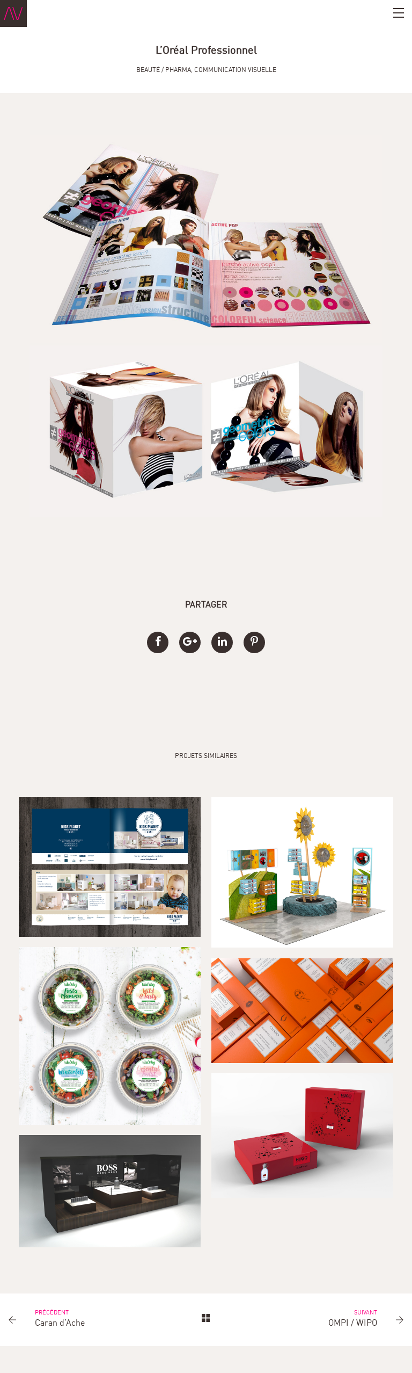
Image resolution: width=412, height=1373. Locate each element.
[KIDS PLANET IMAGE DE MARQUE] (110, 866)
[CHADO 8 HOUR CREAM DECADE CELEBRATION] (302, 1010)
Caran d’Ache (60, 1323)
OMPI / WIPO (352, 1323)
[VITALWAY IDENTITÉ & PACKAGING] (110, 1036)
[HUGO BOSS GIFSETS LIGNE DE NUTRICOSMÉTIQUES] (302, 1135)
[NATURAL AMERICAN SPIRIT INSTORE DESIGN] (302, 872)
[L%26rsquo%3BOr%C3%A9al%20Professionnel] (157, 642)
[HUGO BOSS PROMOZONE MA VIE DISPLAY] (110, 1191)
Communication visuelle (235, 70)
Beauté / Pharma (163, 70)
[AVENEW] (13, 13)
